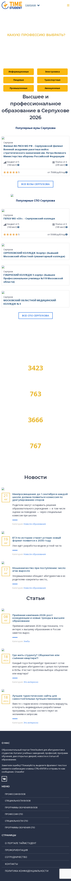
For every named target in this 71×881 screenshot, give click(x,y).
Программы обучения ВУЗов (21, 807)
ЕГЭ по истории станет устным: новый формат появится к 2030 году (36, 539)
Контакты (11, 863)
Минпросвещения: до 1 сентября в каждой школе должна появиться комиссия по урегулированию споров (40, 497)
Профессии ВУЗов (15, 794)
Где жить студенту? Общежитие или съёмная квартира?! (35, 657)
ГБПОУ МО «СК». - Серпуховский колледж (29, 218)
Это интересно (31, 682)
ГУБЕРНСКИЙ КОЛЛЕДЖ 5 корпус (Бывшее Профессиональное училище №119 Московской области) (33, 278)
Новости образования (35, 524)
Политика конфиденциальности (26, 870)
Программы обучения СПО (20, 827)
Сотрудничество (16, 857)
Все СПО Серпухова (35, 315)
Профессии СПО (14, 814)
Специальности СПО (16, 820)
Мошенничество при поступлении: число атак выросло (39, 570)
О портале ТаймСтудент (20, 843)
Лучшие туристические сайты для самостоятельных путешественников (36, 697)
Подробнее (35, 55)
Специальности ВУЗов (18, 800)
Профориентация (16, 850)
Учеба (27, 641)
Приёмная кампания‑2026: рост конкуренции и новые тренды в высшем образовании (38, 618)
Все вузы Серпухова (35, 184)
